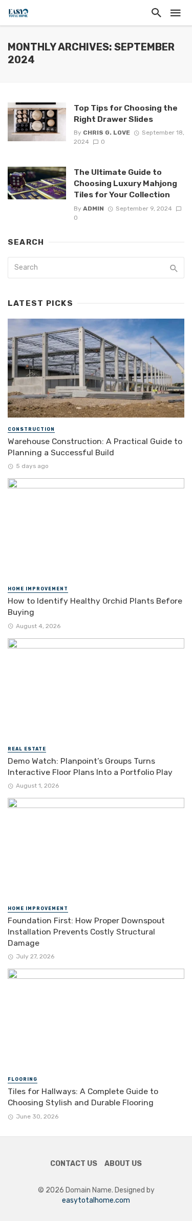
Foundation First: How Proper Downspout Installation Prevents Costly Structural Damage (86, 932)
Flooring (22, 1079)
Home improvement (38, 588)
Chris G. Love (106, 132)
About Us (123, 1163)
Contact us (73, 1163)
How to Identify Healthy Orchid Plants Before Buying (95, 606)
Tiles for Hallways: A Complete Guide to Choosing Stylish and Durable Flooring (83, 1096)
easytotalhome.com (96, 1200)
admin (93, 208)
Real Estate (27, 748)
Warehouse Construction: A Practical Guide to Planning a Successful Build (95, 446)
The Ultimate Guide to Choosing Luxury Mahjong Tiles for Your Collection (125, 183)
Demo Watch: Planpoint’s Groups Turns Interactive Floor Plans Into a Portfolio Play (90, 766)
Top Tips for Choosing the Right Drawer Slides (126, 113)
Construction (31, 429)
